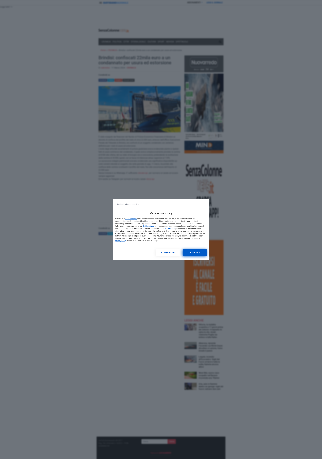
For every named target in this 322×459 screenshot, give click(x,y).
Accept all (195, 252)
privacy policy (120, 241)
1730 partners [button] (131, 219)
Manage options (168, 252)
